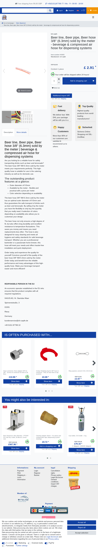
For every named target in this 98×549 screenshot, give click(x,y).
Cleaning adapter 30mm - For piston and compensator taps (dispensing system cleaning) (48, 437)
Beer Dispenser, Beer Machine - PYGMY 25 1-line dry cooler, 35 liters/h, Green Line (15, 437)
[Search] (50, 10)
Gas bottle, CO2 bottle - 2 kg (77, 435)
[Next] (45, 71)
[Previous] (4, 71)
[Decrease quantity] (59, 83)
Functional (10, 546)
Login (36, 471)
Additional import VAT (61, 95)
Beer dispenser (21, 23)
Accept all (82, 522)
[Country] (77, 10)
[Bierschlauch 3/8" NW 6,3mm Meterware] (17, 117)
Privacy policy (56, 475)
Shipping (63, 98)
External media (37, 543)
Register (37, 473)
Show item (15, 381)
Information (21, 480)
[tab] (8, 132)
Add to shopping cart (78, 81)
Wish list (56, 88)
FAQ (19, 473)
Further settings (22, 546)
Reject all (81, 527)
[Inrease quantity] (59, 79)
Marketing (22, 543)
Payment (20, 471)
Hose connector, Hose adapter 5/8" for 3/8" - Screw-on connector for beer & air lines (15, 372)
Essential (9, 543)
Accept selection (81, 533)
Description (8, 132)
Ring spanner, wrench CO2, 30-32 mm (81, 371)
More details (22, 132)
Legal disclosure (57, 477)
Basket (36, 475)
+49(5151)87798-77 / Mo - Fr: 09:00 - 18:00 (65, 4)
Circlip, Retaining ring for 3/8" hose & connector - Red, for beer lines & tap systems (47, 372)
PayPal (51, 543)
